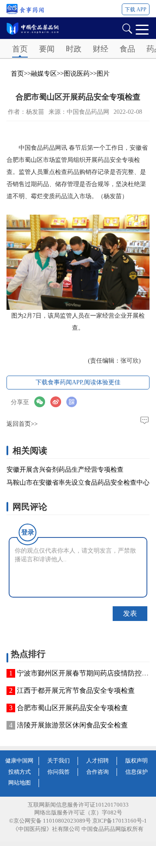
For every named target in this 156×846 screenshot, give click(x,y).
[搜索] (127, 28)
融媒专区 (44, 73)
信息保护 (136, 772)
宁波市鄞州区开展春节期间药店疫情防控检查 (86, 673)
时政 (73, 49)
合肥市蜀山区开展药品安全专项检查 (72, 707)
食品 (127, 49)
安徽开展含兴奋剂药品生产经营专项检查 (65, 469)
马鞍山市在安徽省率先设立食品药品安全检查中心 (78, 482)
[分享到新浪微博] (58, 402)
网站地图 (19, 782)
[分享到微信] (42, 402)
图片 (103, 73)
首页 (20, 49)
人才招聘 (97, 760)
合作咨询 (97, 772)
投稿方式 (19, 772)
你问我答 (58, 772)
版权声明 (136, 760)
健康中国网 (19, 760)
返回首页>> (22, 424)
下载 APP (135, 9)
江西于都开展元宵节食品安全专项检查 (76, 690)
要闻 (47, 49)
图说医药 (77, 73)
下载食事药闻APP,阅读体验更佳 (78, 382)
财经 (100, 49)
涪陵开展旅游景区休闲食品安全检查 (72, 725)
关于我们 (58, 760)
